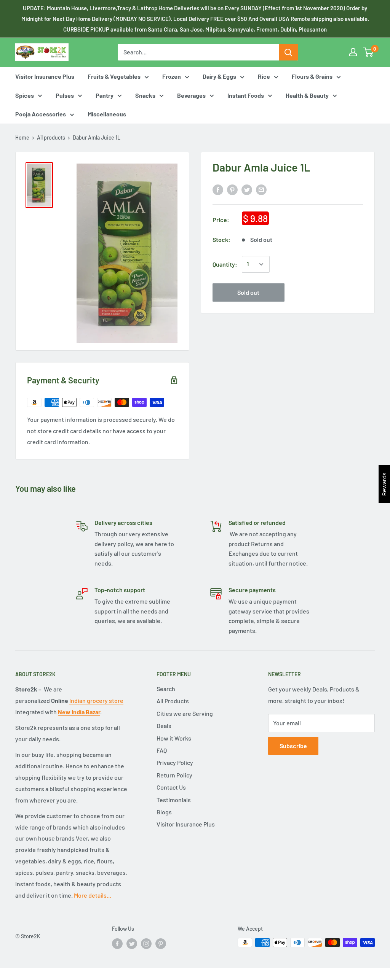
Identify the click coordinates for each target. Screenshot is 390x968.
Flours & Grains (312, 76)
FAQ (162, 750)
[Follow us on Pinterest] (160, 943)
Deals (164, 725)
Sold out (248, 292)
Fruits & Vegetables (114, 76)
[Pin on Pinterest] (232, 189)
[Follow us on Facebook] (117, 943)
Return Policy (174, 775)
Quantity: (225, 264)
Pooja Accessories (40, 114)
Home (22, 137)
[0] (368, 52)
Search (166, 688)
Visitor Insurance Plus (44, 76)
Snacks (145, 95)
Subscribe (293, 745)
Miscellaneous (107, 114)
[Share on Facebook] (218, 189)
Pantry (104, 95)
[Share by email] (261, 189)
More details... (92, 895)
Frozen (171, 76)
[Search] (288, 52)
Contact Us (171, 787)
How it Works (174, 738)
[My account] (353, 52)
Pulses (65, 95)
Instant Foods (245, 95)
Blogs (164, 811)
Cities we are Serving (185, 713)
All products (51, 137)
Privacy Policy (175, 762)
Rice (264, 76)
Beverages (191, 95)
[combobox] (198, 52)
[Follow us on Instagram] (146, 943)
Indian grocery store (96, 700)
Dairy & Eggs (219, 76)
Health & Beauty (307, 95)
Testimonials (174, 799)
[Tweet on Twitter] (246, 189)
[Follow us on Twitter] (131, 943)
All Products (173, 700)
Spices (24, 95)
